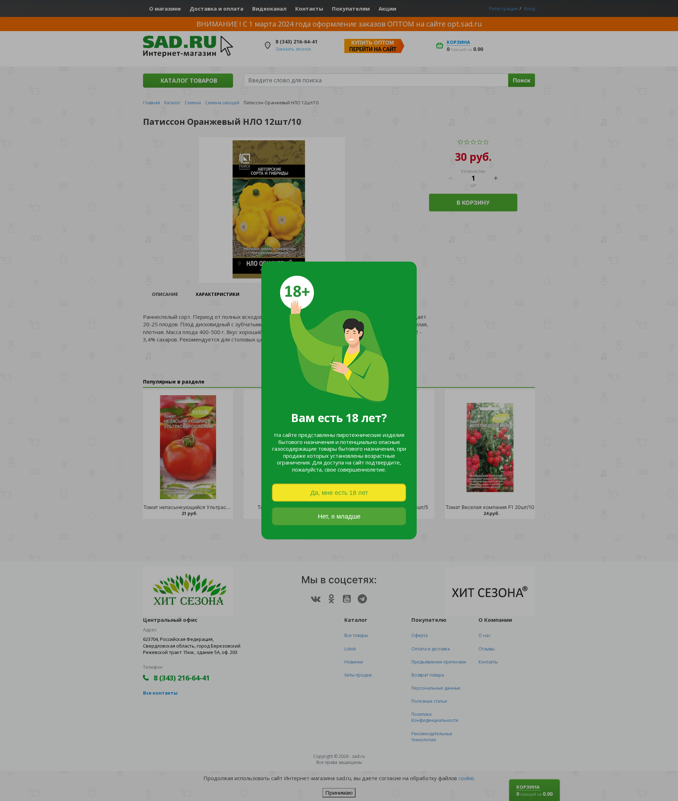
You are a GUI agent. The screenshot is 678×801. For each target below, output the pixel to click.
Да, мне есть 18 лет (339, 492)
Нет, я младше (339, 516)
